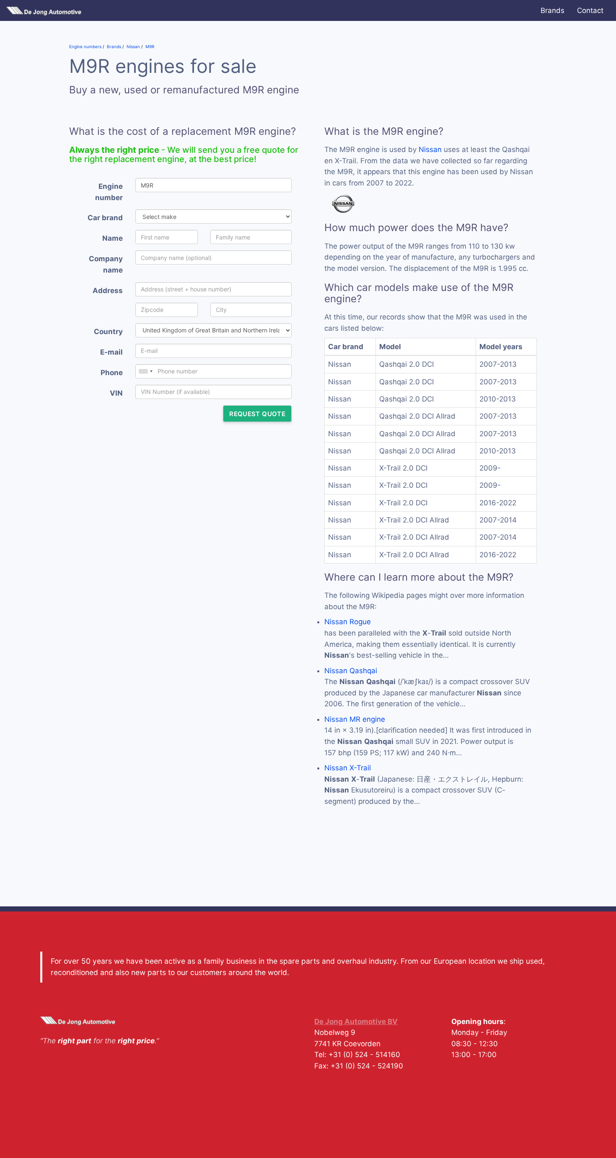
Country (108, 331)
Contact (590, 10)
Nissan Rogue (347, 622)
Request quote (257, 414)
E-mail (111, 352)
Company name (106, 264)
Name (112, 238)
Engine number (109, 192)
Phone (112, 372)
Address (108, 290)
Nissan (430, 149)
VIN (116, 393)
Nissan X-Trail (347, 768)
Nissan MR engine (354, 719)
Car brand (105, 218)
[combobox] (145, 371)
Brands (552, 10)
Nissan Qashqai (350, 670)
